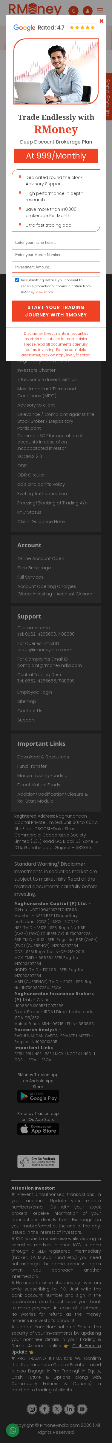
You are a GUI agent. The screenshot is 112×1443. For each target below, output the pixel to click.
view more (44, 292)
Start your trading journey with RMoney (56, 311)
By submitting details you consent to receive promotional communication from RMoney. (56, 286)
